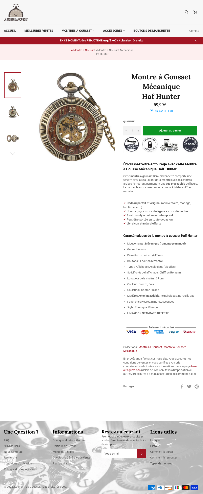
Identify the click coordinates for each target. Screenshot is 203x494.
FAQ (6, 440)
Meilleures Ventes (38, 31)
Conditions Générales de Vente (71, 457)
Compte (194, 30)
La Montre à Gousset (82, 50)
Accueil (10, 31)
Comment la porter (161, 451)
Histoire (155, 446)
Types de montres (161, 463)
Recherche (10, 457)
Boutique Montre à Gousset (69, 440)
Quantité (129, 121)
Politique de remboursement (21, 469)
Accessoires (113, 31)
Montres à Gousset (77, 31)
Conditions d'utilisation (18, 463)
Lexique (155, 440)
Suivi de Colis (12, 446)
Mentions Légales (63, 451)
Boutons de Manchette (151, 31)
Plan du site (60, 463)
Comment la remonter (163, 457)
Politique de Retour (64, 446)
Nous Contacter (13, 451)
